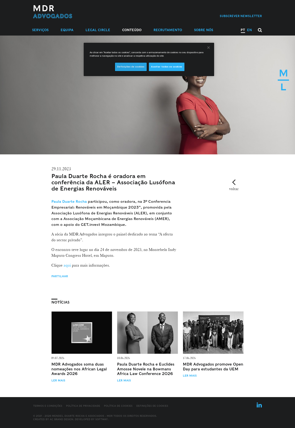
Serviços (40, 30)
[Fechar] (208, 47)
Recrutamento (168, 30)
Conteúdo (131, 30)
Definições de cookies (152, 406)
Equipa (67, 30)
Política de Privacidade (83, 405)
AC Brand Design (61, 419)
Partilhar (59, 276)
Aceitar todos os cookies (166, 66)
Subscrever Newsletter (241, 16)
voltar (234, 188)
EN (249, 30)
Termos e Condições (47, 405)
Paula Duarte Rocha (69, 201)
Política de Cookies (118, 405)
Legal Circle (97, 30)
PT (243, 30)
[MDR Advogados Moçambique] (65, 11)
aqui (68, 265)
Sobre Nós (203, 30)
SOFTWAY (101, 419)
